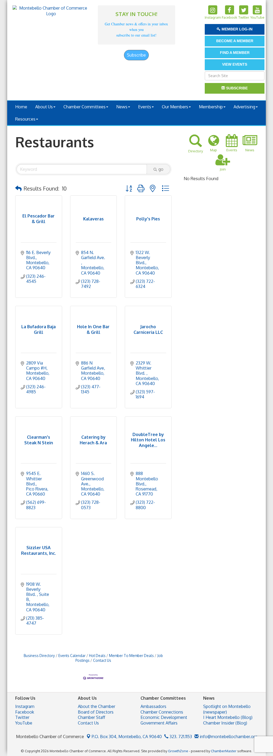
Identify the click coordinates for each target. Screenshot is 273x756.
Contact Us (102, 660)
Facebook (24, 712)
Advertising (244, 106)
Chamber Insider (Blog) (225, 723)
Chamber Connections (161, 712)
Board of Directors (96, 712)
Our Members (175, 106)
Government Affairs (159, 723)
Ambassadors (153, 706)
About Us (44, 106)
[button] (18, 188)
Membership (211, 106)
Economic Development (163, 717)
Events (144, 106)
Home (21, 106)
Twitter (22, 717)
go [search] (160, 169)
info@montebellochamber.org (228, 736)
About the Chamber (96, 706)
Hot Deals (97, 655)
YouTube (23, 723)
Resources (25, 119)
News (121, 106)
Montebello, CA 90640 (127, 736)
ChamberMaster (223, 751)
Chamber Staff (91, 717)
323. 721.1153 (180, 736)
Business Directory (39, 655)
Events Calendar (72, 655)
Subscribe (136, 55)
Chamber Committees (84, 106)
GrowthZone (178, 751)
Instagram (24, 706)
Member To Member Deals (131, 655)
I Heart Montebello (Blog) (227, 717)
